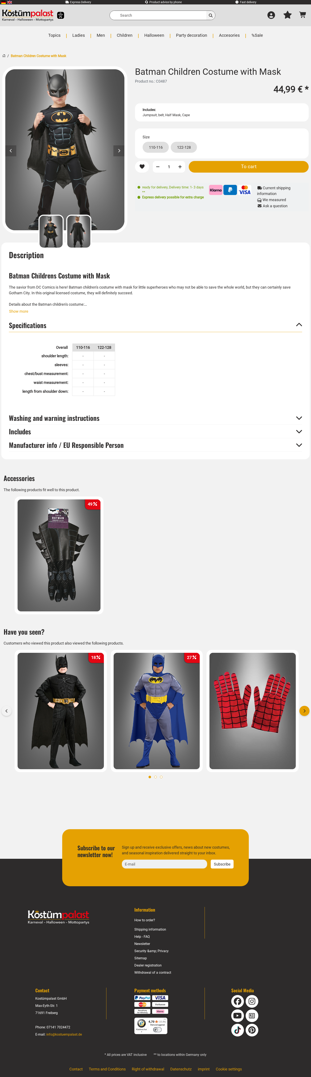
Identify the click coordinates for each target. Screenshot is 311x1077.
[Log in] (271, 15)
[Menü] (164, 1020)
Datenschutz (181, 1069)
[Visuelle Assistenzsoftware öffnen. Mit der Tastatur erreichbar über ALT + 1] (58, 15)
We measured (274, 200)
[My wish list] (287, 15)
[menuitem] (3, 2)
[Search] (210, 15)
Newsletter (142, 944)
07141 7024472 (58, 1027)
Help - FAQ (142, 937)
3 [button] (161, 777)
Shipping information (150, 929)
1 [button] (149, 777)
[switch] (157, 1029)
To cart (249, 166)
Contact (76, 1069)
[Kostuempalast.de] (27, 15)
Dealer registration (148, 965)
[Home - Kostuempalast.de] (58, 917)
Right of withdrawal (148, 1069)
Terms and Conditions (107, 1069)
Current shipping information (273, 191)
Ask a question (275, 206)
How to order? (144, 920)
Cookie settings (229, 1069)
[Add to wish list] (142, 167)
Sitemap (140, 958)
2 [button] (155, 777)
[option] (64, 149)
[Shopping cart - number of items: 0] (303, 15)
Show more (18, 311)
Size (146, 137)
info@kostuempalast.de (64, 1034)
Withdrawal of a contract (152, 973)
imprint (204, 1069)
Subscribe (222, 864)
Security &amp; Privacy (151, 951)
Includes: (149, 110)
